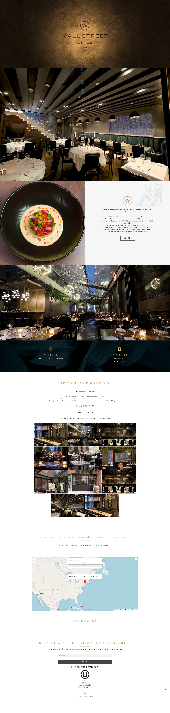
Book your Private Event (82, 391)
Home (43, 537)
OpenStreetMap (122, 610)
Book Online (119, 537)
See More (85, 134)
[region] (42, 223)
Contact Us (103, 537)
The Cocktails (85, 537)
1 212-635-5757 (88, 406)
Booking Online (85, 412)
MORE (127, 238)
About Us (55, 537)
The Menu (69, 537)
